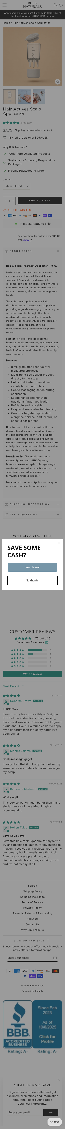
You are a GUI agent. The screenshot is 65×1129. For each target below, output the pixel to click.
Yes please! (33, 567)
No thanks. (32, 580)
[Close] (59, 543)
